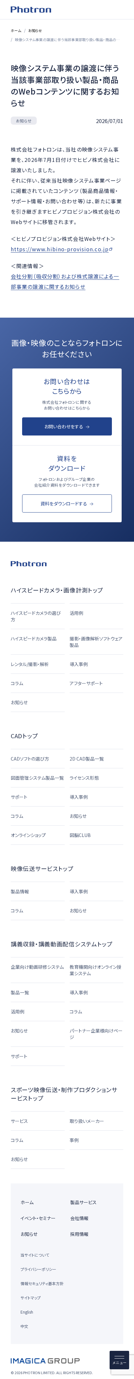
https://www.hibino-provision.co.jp (60, 249)
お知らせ (35, 30)
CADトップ (24, 735)
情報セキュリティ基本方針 (42, 1283)
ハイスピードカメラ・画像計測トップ (57, 590)
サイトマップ (30, 1297)
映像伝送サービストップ (42, 868)
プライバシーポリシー (38, 1269)
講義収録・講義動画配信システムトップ (62, 944)
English (26, 1312)
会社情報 (79, 1218)
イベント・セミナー (38, 1218)
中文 (24, 1326)
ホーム (16, 30)
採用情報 (79, 1234)
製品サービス (83, 1202)
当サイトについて (34, 1255)
